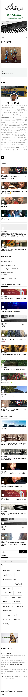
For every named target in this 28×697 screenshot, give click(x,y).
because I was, (5, 278)
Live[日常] (5, 597)
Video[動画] (16, 619)
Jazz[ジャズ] (17, 588)
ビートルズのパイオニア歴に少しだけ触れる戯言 (13, 369)
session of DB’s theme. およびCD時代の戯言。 (12, 486)
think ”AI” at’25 (5, 265)
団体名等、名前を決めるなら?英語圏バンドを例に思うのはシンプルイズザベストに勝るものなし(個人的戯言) (14, 544)
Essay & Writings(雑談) (15, 692)
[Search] (26, 38)
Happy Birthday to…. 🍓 (6, 382)
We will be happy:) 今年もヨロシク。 (11, 272)
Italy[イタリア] (6, 588)
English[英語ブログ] (8, 575)
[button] (14, 38)
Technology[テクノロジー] (10, 615)
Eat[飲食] (17, 570)
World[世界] (6, 624)
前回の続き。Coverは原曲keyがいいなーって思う (13, 473)
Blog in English (5, 692)
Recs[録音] (20, 606)
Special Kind (4, 206)
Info (23, 692)
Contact (11, 691)
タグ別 (2, 694)
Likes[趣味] (18, 592)
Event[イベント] (7, 584)
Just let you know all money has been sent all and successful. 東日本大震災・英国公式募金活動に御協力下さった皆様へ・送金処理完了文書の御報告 (13, 234)
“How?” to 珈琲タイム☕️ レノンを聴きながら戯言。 (14, 298)
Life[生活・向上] (7, 592)
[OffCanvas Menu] (4, 38)
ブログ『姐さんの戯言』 (19, 691)
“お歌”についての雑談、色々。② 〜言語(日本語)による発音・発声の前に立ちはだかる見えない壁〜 (14, 444)
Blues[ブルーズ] (7, 570)
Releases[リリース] (8, 610)
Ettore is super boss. (6, 219)
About (6, 691)
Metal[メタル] (6, 601)
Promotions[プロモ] (8, 606)
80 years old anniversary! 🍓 (7, 396)
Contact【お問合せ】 (7, 653)
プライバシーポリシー (7, 676)
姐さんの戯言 (14, 14)
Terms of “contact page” (16, 664)
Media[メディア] (16, 597)
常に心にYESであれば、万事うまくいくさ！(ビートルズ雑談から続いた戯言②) (13, 177)
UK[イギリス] (6, 619)
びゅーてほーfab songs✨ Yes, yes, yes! (10, 311)
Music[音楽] (17, 601)
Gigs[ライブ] (18, 584)
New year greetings (6, 261)
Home (2, 691)
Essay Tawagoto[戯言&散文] (10, 579)
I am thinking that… (6, 269)
